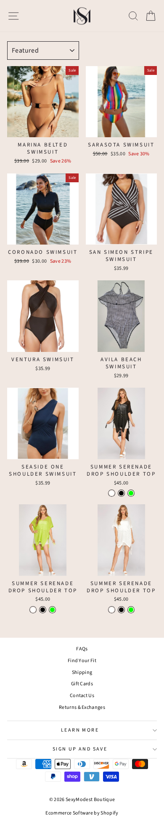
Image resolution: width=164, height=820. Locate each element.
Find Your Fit (82, 660)
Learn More (80, 730)
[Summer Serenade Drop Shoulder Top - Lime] (131, 493)
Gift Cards (82, 683)
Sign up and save (80, 749)
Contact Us (82, 695)
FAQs (81, 648)
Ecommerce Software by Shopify (81, 813)
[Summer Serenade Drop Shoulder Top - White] (111, 493)
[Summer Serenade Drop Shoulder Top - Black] (121, 493)
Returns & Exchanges (82, 707)
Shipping (82, 672)
